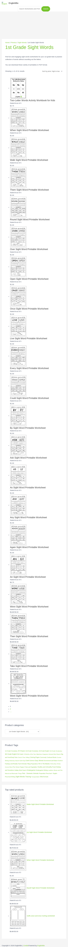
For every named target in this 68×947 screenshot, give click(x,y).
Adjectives (39, 754)
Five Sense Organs (18, 767)
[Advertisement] (34, 24)
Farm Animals (22, 764)
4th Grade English (11, 754)
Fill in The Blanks (44, 764)
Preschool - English (51, 773)
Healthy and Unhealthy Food (47, 767)
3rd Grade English (44, 751)
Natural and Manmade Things (13, 773)
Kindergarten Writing (42, 770)
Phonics (13, 42)
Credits (25, 945)
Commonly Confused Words (48, 757)
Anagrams (45, 754)
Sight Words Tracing (23, 777)
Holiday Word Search (20, 770)
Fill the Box (53, 764)
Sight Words (22, 42)
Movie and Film (58, 770)
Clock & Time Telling (23, 757)
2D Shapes (21, 751)
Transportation (35, 776)
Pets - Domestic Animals (30, 773)
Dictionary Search (14, 760)
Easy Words (39, 760)
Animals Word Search (55, 754)
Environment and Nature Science (53, 760)
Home (7, 42)
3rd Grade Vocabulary (56, 751)
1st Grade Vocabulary (11, 751)
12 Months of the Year (29, 754)
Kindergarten (31, 770)
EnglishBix (13, 3)
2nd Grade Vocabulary (32, 751)
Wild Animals (44, 776)
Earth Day (22, 760)
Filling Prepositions (32, 764)
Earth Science (30, 760)
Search (45, 9)
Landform (50, 770)
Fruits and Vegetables (31, 767)
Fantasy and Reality (11, 764)
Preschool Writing (10, 776)
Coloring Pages (35, 757)
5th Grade (20, 754)
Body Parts (14, 757)
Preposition (42, 773)
